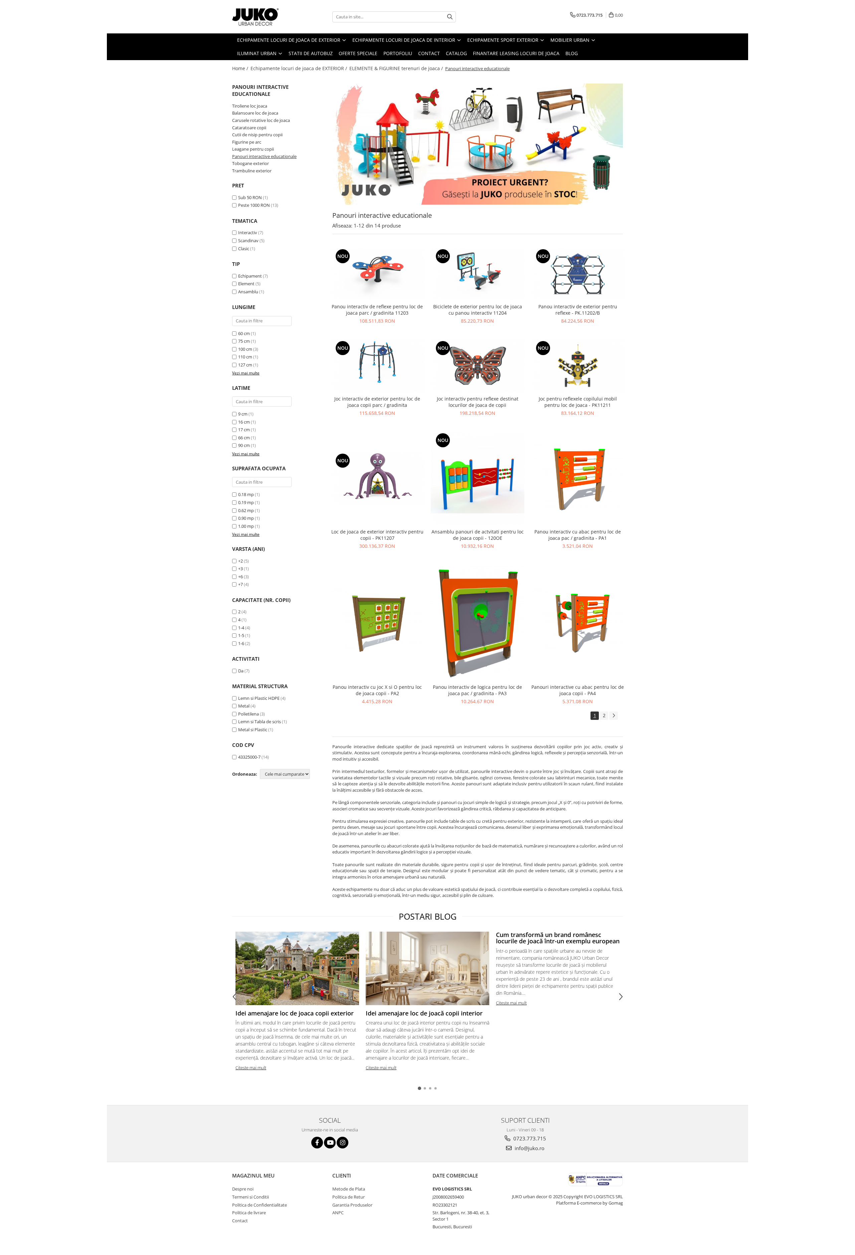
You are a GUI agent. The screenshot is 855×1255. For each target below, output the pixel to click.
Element (246, 284)
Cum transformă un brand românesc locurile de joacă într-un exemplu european (558, 938)
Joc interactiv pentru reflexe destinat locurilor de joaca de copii (477, 402)
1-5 (241, 635)
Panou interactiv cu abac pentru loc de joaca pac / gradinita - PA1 (577, 534)
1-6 (241, 643)
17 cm (244, 430)
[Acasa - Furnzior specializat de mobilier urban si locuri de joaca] (265, 16)
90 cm (244, 445)
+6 (240, 577)
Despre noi (242, 1189)
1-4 (241, 628)
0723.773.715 (529, 1138)
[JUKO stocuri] (477, 144)
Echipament (250, 276)
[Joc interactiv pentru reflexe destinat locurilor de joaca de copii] (477, 365)
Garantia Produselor (352, 1205)
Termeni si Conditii (250, 1197)
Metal (243, 706)
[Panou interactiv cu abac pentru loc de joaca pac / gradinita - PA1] (578, 478)
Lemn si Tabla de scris (259, 722)
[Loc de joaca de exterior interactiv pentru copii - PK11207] (377, 478)
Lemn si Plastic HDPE (259, 698)
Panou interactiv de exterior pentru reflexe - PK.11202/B (577, 309)
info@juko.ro (528, 1148)
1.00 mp (246, 526)
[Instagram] (342, 1142)
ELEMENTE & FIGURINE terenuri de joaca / (396, 68)
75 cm (244, 341)
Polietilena (248, 714)
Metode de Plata (348, 1189)
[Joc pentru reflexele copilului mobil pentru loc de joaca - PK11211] (578, 365)
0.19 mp (246, 502)
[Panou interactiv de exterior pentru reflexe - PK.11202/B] (578, 274)
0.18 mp (246, 494)
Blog (571, 53)
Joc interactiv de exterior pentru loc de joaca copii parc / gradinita (377, 402)
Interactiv (247, 232)
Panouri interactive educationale (264, 156)
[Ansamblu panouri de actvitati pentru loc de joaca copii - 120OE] (477, 478)
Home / (240, 68)
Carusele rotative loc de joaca (261, 120)
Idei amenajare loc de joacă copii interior (424, 1013)
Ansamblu (248, 292)
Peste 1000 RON (254, 205)
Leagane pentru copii (253, 149)
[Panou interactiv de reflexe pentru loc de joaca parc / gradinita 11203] (377, 274)
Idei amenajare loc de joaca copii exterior (294, 1013)
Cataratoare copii (249, 128)
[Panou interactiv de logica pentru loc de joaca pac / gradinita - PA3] (477, 622)
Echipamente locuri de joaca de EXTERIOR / (299, 68)
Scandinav (248, 241)
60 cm (244, 333)
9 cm (242, 414)
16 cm (244, 422)
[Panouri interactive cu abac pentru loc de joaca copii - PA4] (578, 623)
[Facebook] (317, 1142)
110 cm (245, 357)
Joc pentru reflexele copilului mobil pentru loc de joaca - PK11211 (578, 402)
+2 (240, 561)
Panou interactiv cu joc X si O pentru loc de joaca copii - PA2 (377, 690)
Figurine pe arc (246, 142)
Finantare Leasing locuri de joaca (516, 53)
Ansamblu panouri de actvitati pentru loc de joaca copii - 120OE (478, 534)
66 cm (244, 438)
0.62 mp (246, 510)
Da (240, 671)
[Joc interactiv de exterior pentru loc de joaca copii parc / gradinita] (377, 365)
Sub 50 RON (250, 197)
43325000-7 (249, 757)
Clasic (243, 249)
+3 (240, 569)
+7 (240, 584)
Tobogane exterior (250, 163)
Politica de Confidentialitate (259, 1205)
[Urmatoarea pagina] (613, 716)
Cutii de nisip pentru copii (257, 135)
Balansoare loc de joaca (255, 113)
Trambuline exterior (252, 171)
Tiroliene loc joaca (249, 106)
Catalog (456, 53)
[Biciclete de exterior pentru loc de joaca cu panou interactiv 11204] (477, 274)
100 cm (245, 349)
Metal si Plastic (252, 730)
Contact (429, 53)
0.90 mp (246, 518)
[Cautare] (450, 16)
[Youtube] (330, 1142)
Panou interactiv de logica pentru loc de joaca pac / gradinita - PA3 (477, 690)
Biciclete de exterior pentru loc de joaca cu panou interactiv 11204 (477, 309)
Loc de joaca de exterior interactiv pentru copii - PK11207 (377, 534)
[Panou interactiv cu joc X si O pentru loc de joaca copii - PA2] (377, 623)
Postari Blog (428, 916)
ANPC (338, 1213)
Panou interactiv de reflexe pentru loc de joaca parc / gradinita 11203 (377, 309)
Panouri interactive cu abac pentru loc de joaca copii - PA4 (577, 690)
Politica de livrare (249, 1213)
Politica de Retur (348, 1197)
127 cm (245, 365)
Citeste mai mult (250, 1068)
